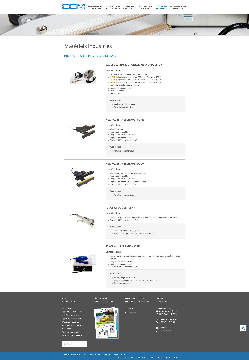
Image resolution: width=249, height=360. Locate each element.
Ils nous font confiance (72, 335)
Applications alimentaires (113, 7)
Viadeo (131, 308)
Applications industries (145, 7)
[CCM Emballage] (73, 6)
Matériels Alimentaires (129, 7)
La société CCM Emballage (96, 7)
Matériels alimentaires (71, 315)
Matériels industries (161, 7)
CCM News (67, 328)
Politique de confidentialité (168, 357)
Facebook (132, 312)
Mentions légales (125, 357)
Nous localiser (165, 330)
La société (66, 308)
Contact (163, 327)
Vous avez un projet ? (71, 332)
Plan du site (140, 357)
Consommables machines (178, 7)
